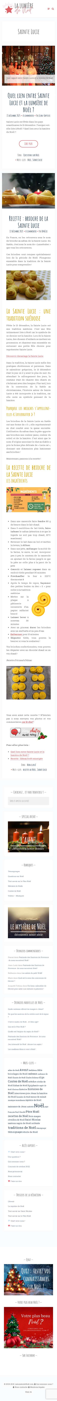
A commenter (28, 115)
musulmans (20, 1100)
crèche (32, 1081)
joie (28, 1093)
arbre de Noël (13, 1070)
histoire (23, 1089)
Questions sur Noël (31, 155)
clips (41, 1077)
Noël (29, 160)
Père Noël (32, 1112)
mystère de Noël (33, 1100)
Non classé (31, 765)
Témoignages (14, 871)
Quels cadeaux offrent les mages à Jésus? (25, 1009)
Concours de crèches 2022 (19, 1166)
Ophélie (45, 231)
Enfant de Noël (20, 1085)
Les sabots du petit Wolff (32, 973)
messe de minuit (38, 1096)
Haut (27, 1392)
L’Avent (11, 1201)
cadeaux (32, 1073)
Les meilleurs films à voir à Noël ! (22, 1049)
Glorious (15, 1089)
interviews (20, 1093)
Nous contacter (14, 1176)
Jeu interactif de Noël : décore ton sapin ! (25, 1044)
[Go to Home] (18, 13)
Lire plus (28, 144)
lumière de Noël (23, 1097)
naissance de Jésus (17, 1106)
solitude (36, 1123)
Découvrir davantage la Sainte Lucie (24, 356)
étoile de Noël (30, 1132)
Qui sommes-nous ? (16, 1161)
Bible (39, 1070)
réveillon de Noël (16, 1119)
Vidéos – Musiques (16, 896)
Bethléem (33, 1070)
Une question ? (14, 1157)
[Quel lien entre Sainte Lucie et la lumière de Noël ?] (28, 66)
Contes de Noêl (18, 1081)
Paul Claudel (20, 1112)
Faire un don (16, 1181)
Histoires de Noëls (15, 886)
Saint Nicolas (33, 1119)
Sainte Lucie (37, 160)
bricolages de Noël (18, 1073)
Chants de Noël (18, 1077)
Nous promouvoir (15, 1171)
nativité (30, 1106)
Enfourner (16, 634)
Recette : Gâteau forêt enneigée (27, 758)
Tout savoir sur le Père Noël (19, 881)
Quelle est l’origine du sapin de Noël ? (23, 1031)
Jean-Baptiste (44, 115)
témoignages (15, 1132)
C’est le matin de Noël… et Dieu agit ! (23, 1022)
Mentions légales (37, 1387)
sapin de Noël (23, 1123)
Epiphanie (33, 1085)
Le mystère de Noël (16, 1206)
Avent (23, 1070)
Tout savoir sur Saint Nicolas (20, 1211)
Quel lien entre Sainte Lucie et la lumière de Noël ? (28, 102)
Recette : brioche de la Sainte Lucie (28, 221)
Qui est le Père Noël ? (16, 1027)
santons (12, 1123)
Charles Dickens (32, 1078)
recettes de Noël (29, 769)
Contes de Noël (14, 891)
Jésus (33, 1093)
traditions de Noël (22, 1127)
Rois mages (35, 1116)
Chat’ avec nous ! (17, 1152)
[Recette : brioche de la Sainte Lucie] (28, 190)
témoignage (41, 1128)
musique (11, 1100)
